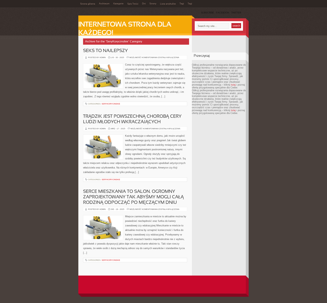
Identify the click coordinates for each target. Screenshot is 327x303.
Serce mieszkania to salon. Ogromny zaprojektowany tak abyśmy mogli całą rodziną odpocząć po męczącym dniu (133, 197)
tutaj (233, 84)
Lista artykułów (168, 4)
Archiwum (104, 4)
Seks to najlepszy (105, 51)
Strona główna (87, 4)
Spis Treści (132, 4)
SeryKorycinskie (111, 104)
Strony (152, 4)
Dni (144, 4)
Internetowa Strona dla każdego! (124, 29)
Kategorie (118, 4)
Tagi (182, 4)
